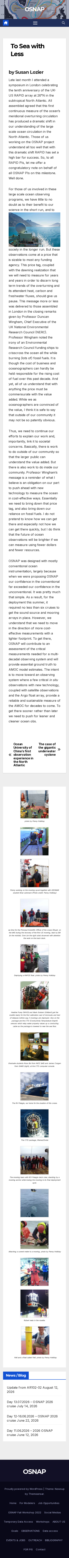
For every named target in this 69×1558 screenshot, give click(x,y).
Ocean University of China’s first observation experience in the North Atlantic (23, 755)
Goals (14, 1530)
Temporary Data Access (18, 1521)
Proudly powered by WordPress (24, 1488)
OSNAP (34, 9)
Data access (50, 1530)
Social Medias (52, 1512)
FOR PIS (28, 1549)
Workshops (42, 1521)
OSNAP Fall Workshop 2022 (24, 1512)
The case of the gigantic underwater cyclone (47, 749)
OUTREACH (35, 1540)
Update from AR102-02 (24, 1387)
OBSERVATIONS (30, 1530)
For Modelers (27, 1503)
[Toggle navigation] (35, 23)
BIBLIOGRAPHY (54, 1540)
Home (13, 1503)
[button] (63, 23)
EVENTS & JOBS (15, 1540)
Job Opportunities (48, 1503)
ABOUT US (59, 1521)
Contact (40, 1549)
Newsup (60, 1488)
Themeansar (36, 1493)
